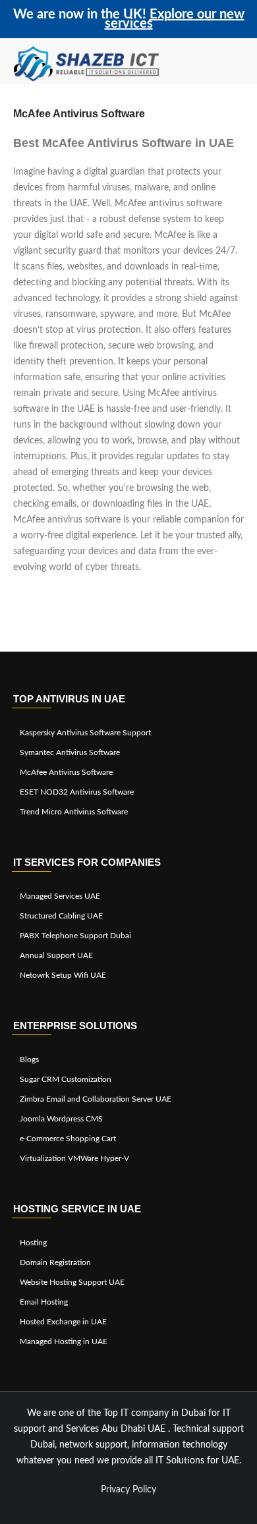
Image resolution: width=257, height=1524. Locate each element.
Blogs (29, 1059)
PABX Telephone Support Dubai (75, 936)
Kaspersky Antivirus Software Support (85, 733)
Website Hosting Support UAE (72, 1282)
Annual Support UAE (56, 955)
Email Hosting (44, 1302)
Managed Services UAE (60, 896)
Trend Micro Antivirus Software (74, 812)
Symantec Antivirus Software (70, 752)
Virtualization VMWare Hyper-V (74, 1158)
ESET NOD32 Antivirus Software (77, 792)
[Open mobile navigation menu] (240, 65)
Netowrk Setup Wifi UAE (63, 975)
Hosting (33, 1243)
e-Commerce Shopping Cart (68, 1139)
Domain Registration (55, 1262)
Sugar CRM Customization (65, 1079)
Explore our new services (174, 19)
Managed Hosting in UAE (63, 1341)
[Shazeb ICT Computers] (86, 65)
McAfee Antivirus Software (66, 772)
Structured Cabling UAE (61, 916)
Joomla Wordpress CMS (61, 1119)
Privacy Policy (128, 1489)
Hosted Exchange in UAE (63, 1322)
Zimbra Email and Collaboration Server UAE (95, 1099)
